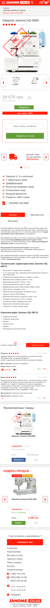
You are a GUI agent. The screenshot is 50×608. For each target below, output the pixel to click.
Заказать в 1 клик (25, 136)
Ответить (7, 370)
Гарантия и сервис (15, 559)
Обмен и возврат (14, 562)
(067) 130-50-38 (18, 581)
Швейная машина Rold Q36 (24, 499)
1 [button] (21, 167)
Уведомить (24, 107)
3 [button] (28, 167)
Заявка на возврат (15, 570)
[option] (25, 49)
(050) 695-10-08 (18, 577)
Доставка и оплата (15, 555)
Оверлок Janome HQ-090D (24, 436)
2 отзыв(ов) (26, 509)
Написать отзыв (38, 345)
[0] (41, 2)
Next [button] (46, 82)
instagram (16, 595)
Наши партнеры (14, 552)
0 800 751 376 (17, 574)
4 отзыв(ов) (21, 25)
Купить (18, 523)
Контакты (11, 566)
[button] (31, 2)
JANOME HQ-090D (19, 203)
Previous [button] (4, 82)
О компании (12, 548)
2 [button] (25, 167)
